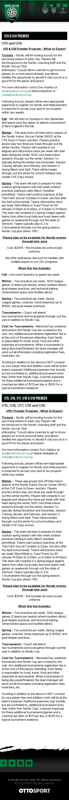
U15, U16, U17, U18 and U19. (24, 405)
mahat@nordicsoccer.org (16, 94)
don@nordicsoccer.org (15, 91)
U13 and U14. (12, 43)
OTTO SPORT (25, 783)
